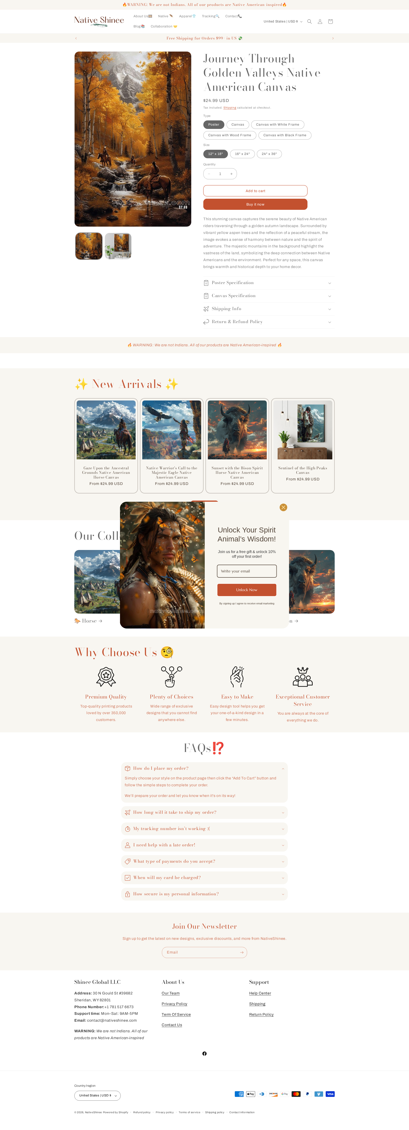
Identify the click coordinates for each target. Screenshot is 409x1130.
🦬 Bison (282, 621)
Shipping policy (215, 1112)
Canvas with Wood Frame (229, 135)
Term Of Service (176, 1014)
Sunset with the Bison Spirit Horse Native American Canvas (237, 472)
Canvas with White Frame (277, 124)
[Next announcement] (333, 38)
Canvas (237, 124)
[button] (309, 21)
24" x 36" (269, 154)
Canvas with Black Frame (285, 135)
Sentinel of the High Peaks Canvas (302, 470)
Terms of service (189, 1112)
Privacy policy (165, 1112)
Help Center (260, 993)
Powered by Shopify (116, 1112)
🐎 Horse (85, 621)
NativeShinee (93, 1112)
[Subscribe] (241, 952)
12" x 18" (215, 154)
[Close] (283, 507)
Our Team (171, 993)
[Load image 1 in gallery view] (89, 246)
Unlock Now (246, 589)
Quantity (209, 164)
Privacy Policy (174, 1004)
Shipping (229, 107)
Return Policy (261, 1014)
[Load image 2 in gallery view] (118, 246)
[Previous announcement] (76, 38)
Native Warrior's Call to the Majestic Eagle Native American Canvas (171, 472)
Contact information (241, 1112)
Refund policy (142, 1112)
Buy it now (255, 204)
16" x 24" (242, 154)
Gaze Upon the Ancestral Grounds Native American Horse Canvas (106, 472)
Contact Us (172, 1025)
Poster (213, 124)
